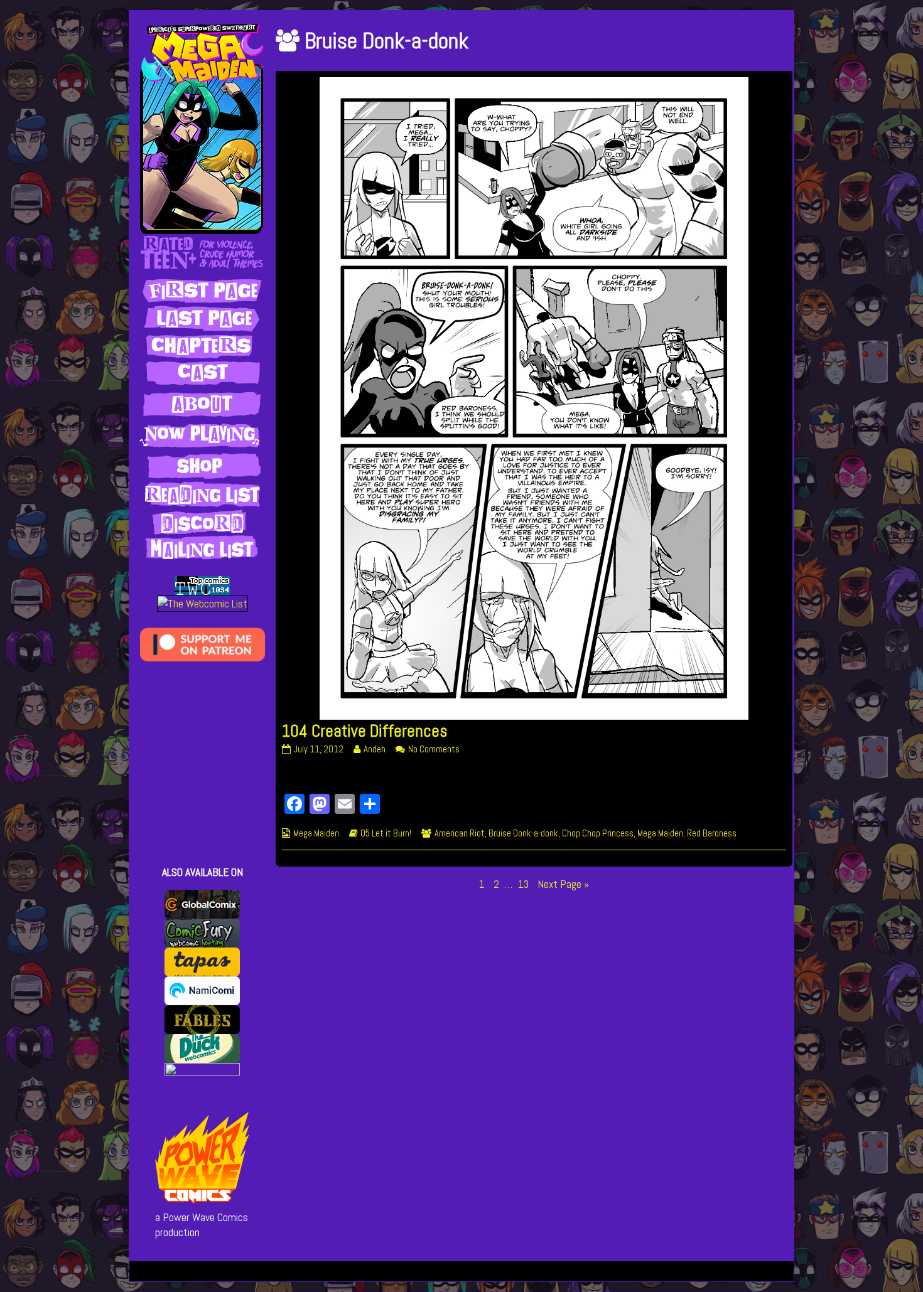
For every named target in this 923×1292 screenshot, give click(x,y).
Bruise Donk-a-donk (523, 833)
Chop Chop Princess (598, 833)
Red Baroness (712, 833)
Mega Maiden (316, 833)
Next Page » (563, 884)
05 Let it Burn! (385, 833)
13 (524, 884)
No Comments (434, 749)
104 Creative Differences (364, 731)
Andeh (374, 749)
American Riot (460, 833)
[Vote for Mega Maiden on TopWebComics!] (202, 585)
